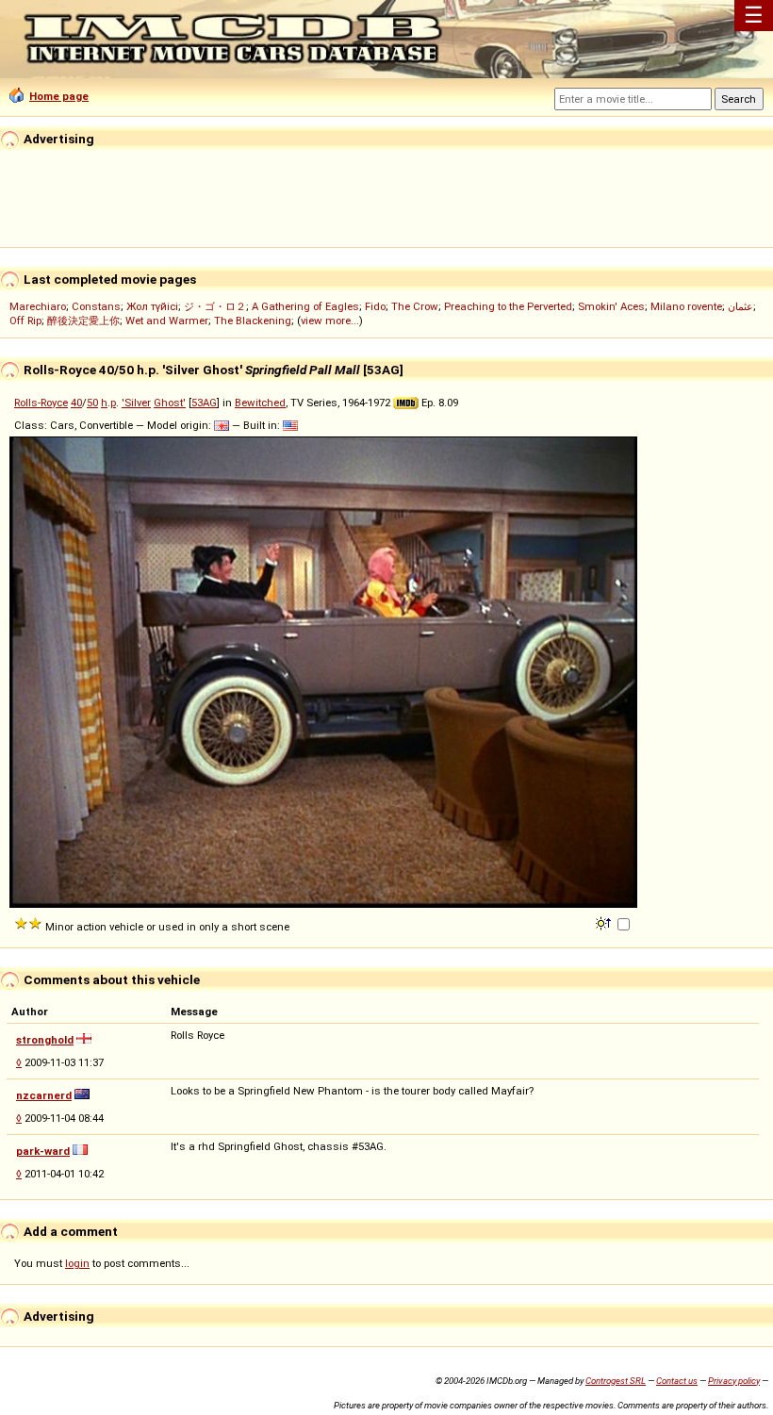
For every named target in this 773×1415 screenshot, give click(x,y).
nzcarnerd (44, 1095)
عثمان (740, 306)
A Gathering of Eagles (305, 306)
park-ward (43, 1151)
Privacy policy (734, 1380)
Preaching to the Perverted (508, 306)
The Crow (414, 306)
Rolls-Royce (41, 402)
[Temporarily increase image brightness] (605, 922)
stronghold (45, 1039)
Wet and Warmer (166, 320)
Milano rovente (686, 306)
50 (92, 402)
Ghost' (170, 402)
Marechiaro (37, 306)
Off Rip (25, 320)
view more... (330, 320)
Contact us (677, 1380)
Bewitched (260, 402)
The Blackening (252, 320)
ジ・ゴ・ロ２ (215, 306)
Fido (375, 306)
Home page (59, 96)
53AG (204, 402)
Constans (96, 306)
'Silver (136, 402)
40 (76, 402)
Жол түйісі (152, 306)
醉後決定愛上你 (83, 320)
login (77, 1263)
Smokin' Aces (611, 306)
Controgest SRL (615, 1380)
